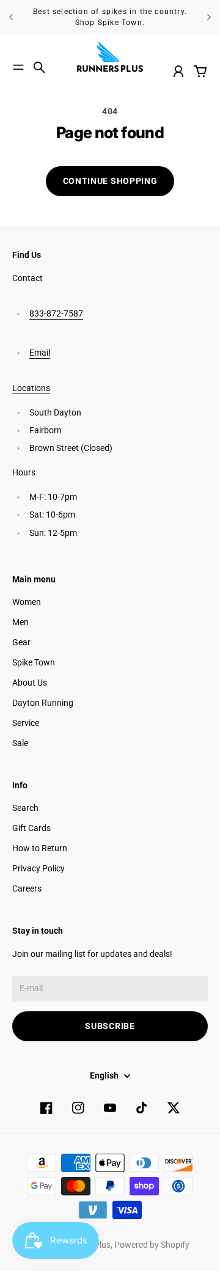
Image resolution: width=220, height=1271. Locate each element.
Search (25, 808)
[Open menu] (18, 67)
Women (26, 602)
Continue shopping (110, 181)
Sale (20, 743)
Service (25, 723)
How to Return (39, 848)
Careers (27, 888)
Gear (21, 642)
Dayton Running (42, 703)
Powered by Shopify (151, 1245)
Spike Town (33, 662)
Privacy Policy (38, 868)
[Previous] (11, 17)
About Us (29, 682)
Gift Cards (31, 828)
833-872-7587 (56, 313)
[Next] (209, 17)
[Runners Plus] (110, 57)
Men (20, 622)
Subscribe (109, 1026)
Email (39, 352)
